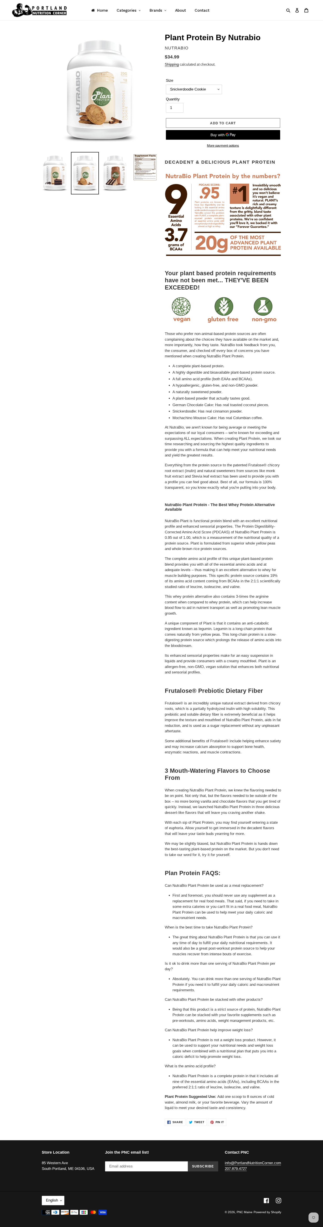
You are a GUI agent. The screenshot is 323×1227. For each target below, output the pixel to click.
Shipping (172, 64)
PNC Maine (244, 1212)
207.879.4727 (236, 1169)
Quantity (173, 99)
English (52, 1200)
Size (169, 80)
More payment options (223, 145)
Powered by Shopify (267, 1212)
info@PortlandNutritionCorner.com (253, 1163)
